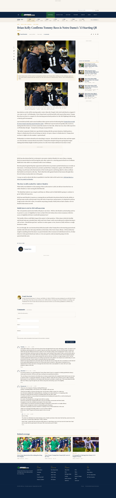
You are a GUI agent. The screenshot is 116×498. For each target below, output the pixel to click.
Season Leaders (40, 479)
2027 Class (53, 474)
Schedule (39, 472)
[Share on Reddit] (98, 34)
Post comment (70, 341)
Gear (89, 14)
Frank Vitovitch (23, 34)
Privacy (82, 486)
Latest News (39, 469)
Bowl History (90, 472)
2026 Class (53, 477)
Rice (66, 472)
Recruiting (59, 14)
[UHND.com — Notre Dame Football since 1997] (28, 15)
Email (18, 324)
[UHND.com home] (23, 467)
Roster (38, 474)
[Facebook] (98, 10)
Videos (83, 14)
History (68, 14)
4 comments (46, 34)
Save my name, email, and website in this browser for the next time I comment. (33, 338)
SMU (76, 478)
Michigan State (68, 474)
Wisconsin (67, 469)
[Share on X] (94, 34)
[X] (96, 10)
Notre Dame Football (26, 24)
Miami (76, 474)
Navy (76, 472)
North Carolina (68, 478)
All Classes (53, 479)
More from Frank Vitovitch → (28, 303)
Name (19, 318)
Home (18, 24)
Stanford (67, 480)
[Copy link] (91, 34)
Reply (22, 367)
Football (50, 14)
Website (19, 330)
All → (97, 60)
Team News (35, 24)
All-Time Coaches (91, 477)
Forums (76, 14)
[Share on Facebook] (96, 34)
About (95, 14)
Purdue (66, 476)
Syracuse (77, 480)
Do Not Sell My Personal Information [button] (92, 486)
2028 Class (53, 472)
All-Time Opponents (91, 474)
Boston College (78, 476)
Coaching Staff (40, 477)
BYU (76, 469)
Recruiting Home (54, 469)
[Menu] (18, 15)
